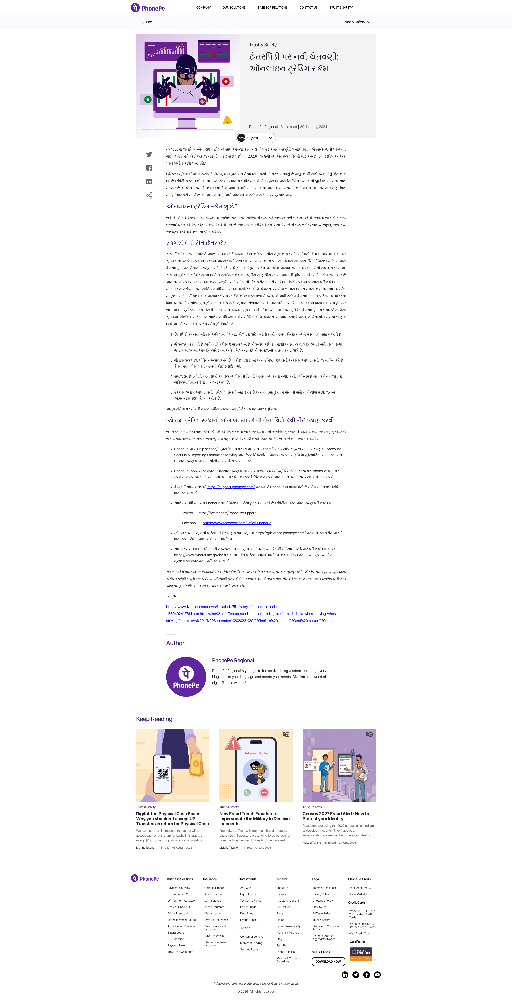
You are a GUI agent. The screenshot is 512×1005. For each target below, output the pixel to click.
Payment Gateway (179, 887)
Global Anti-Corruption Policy (326, 927)
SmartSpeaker (176, 932)
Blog (279, 939)
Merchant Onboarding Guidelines (290, 959)
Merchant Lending (251, 943)
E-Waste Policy (322, 913)
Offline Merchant (178, 913)
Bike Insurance (213, 894)
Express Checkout (179, 907)
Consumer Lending (252, 936)
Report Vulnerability (288, 926)
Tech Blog (283, 945)
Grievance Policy (323, 900)
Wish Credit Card (359, 933)
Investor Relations (273, 7)
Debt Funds (247, 913)
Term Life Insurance (216, 919)
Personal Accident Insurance (215, 927)
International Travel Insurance (215, 943)
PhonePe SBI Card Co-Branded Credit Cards (363, 925)
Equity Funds (248, 907)
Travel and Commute (180, 951)
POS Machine (176, 939)
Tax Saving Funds (250, 900)
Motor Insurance (214, 887)
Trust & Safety (341, 7)
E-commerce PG (178, 894)
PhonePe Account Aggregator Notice (324, 937)
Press (280, 913)
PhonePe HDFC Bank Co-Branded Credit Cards (362, 914)
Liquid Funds (248, 894)
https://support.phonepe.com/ (231, 487)
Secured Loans (249, 949)
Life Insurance (212, 913)
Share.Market (357, 894)
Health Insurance (214, 907)
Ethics (280, 919)
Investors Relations (288, 900)
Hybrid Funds (248, 919)
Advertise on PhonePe (181, 926)
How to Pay (320, 907)
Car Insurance (212, 900)
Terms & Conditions (325, 887)
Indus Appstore (358, 887)
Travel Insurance (214, 935)
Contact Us (309, 7)
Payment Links (176, 945)
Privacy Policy (321, 894)
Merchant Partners (288, 932)
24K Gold (245, 887)
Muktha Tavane (164, 847)
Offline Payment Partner (182, 919)
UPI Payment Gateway (181, 900)
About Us (282, 887)
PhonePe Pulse (286, 951)
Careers (281, 894)
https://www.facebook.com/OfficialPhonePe (237, 523)
